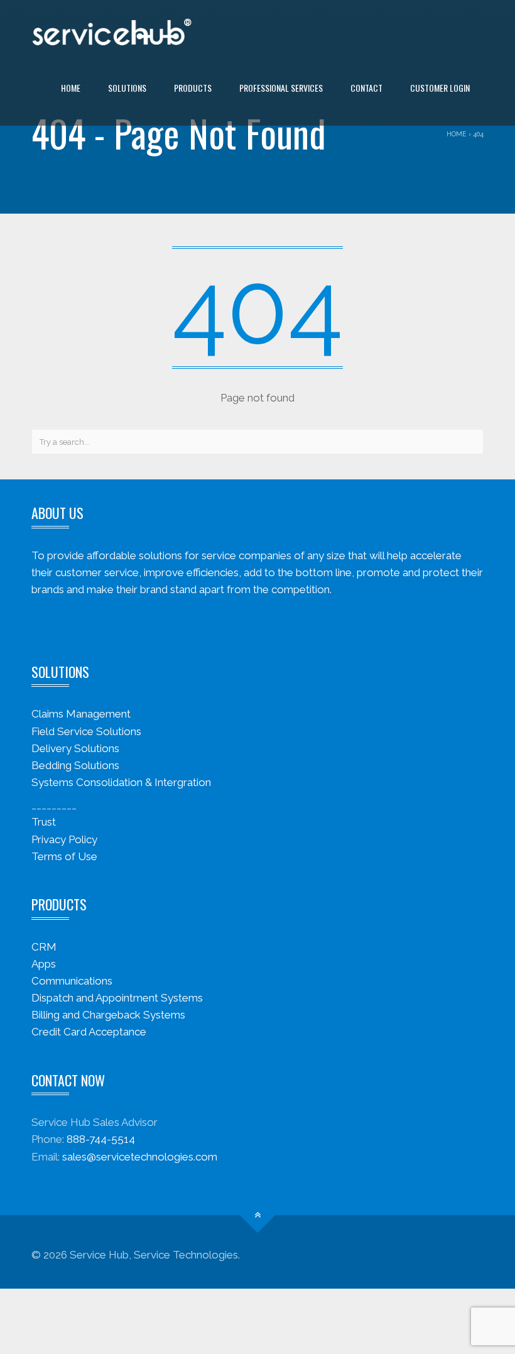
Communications (71, 981)
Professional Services (281, 87)
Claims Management (81, 713)
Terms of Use (64, 856)
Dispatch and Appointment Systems (117, 997)
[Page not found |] (111, 31)
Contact (366, 87)
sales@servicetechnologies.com (139, 1156)
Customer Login (440, 87)
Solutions (127, 87)
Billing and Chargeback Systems (108, 1014)
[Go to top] (258, 1215)
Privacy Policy (64, 839)
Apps (43, 964)
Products (193, 87)
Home (70, 87)
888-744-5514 (101, 1139)
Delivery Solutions (75, 748)
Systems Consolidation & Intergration (121, 782)
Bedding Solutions (75, 765)
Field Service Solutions (86, 731)
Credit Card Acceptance (88, 1031)
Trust (43, 822)
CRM (44, 947)
